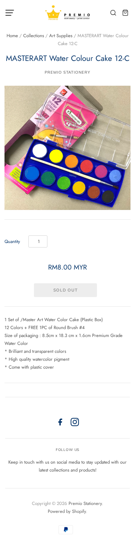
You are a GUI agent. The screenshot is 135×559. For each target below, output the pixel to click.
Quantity (12, 241)
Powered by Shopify (67, 511)
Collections (33, 35)
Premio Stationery (67, 72)
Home (12, 35)
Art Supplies (60, 35)
